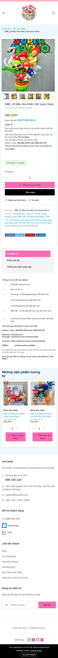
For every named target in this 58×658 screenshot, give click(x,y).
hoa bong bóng (45, 220)
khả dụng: (11, 163)
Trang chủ (6, 29)
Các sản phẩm (19, 29)
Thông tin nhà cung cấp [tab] (19, 267)
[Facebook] (29, 639)
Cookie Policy (36, 650)
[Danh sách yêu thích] (27, 386)
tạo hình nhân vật (30, 226)
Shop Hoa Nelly (27, 120)
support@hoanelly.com (17, 495)
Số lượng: (9, 172)
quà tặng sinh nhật (30, 220)
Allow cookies (29, 655)
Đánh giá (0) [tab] (13, 260)
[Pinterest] (42, 639)
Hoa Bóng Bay (19, 214)
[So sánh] (27, 389)
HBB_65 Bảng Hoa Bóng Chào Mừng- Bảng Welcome (14, 416)
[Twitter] (33, 639)
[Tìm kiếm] (54, 13)
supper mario (16, 226)
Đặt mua (47, 605)
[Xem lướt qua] (27, 382)
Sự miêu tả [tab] (12, 254)
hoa (32, 223)
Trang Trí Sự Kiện (33, 214)
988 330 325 (13, 479)
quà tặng (8, 223)
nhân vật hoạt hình (21, 223)
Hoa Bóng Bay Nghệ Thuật (38, 216)
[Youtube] (37, 639)
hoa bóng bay (15, 220)
